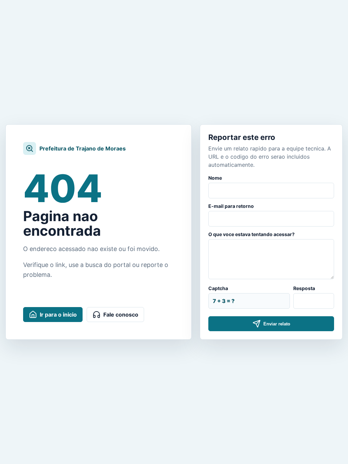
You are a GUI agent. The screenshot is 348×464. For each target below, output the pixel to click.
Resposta (304, 288)
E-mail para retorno (231, 206)
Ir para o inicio (58, 314)
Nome (215, 178)
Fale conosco (120, 314)
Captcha (218, 288)
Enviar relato (276, 323)
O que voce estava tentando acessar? (251, 234)
